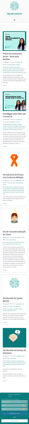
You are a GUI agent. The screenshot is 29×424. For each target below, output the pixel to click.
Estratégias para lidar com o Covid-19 (14, 115)
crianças (10, 68)
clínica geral (13, 361)
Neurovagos (6, 62)
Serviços (4, 184)
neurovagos (13, 70)
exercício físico (22, 68)
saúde (16, 72)
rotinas (13, 72)
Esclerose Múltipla (14, 188)
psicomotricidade (6, 364)
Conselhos (18, 64)
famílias (4, 70)
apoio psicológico (10, 67)
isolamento (8, 70)
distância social (15, 68)
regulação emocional (7, 72)
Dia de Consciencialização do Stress (14, 233)
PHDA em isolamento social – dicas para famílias (12, 56)
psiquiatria (5, 310)
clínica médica (17, 67)
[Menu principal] (14, 20)
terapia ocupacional (20, 192)
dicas (13, 126)
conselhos (20, 124)
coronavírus (5, 126)
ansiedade (9, 124)
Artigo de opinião (11, 64)
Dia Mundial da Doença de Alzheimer (14, 351)
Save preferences (14, 420)
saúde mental (20, 72)
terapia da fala (12, 192)
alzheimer (9, 361)
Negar (14, 417)
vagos (25, 72)
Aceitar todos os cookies (14, 413)
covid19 (9, 126)
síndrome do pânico (13, 129)
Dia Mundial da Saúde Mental (12, 299)
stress (19, 129)
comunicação (5, 68)
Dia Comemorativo (19, 182)
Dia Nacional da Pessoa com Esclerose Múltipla (13, 176)
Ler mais (4, 85)
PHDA (17, 70)
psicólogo (20, 127)
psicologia (21, 70)
